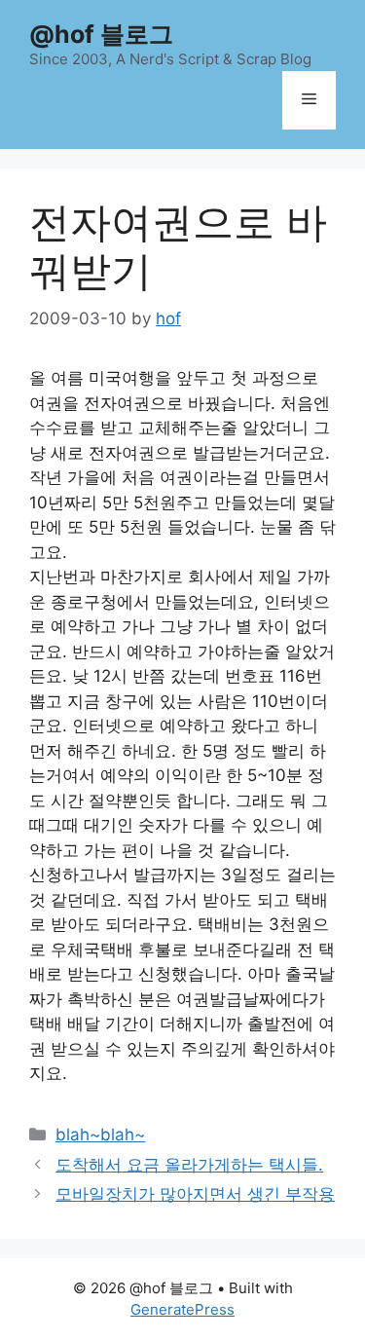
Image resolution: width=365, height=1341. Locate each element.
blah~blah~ (100, 1134)
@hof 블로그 (101, 34)
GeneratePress (182, 1309)
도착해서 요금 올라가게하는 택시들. (189, 1164)
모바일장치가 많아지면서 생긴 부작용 (195, 1194)
